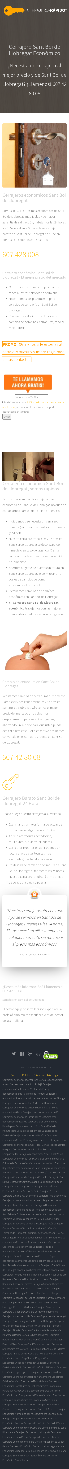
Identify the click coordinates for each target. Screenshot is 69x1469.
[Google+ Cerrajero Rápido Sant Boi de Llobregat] (30, 1055)
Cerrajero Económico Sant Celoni (39, 1399)
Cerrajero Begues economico (47, 1200)
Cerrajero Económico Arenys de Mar (29, 1418)
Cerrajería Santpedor (51, 1181)
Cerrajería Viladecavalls (14, 1177)
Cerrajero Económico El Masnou (39, 1367)
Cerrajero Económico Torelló (44, 1437)
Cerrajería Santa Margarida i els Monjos (22, 1186)
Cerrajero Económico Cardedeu (19, 1404)
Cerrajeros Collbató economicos (33, 1260)
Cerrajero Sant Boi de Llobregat (42, 1293)
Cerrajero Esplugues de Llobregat (48, 1316)
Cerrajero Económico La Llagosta (33, 1432)
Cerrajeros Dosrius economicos (32, 1242)
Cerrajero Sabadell (43, 1283)
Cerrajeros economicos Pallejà (26, 1084)
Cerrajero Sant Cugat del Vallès (18, 1297)
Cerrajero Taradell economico (18, 1205)
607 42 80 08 (21, 757)
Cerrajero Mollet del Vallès (16, 1316)
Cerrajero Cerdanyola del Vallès (41, 1311)
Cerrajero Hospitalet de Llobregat (31, 1279)
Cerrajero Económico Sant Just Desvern (35, 1409)
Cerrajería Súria (31, 1191)
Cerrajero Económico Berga (34, 1390)
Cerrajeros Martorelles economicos (25, 1237)
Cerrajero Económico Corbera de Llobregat (33, 1446)
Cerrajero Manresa (45, 1297)
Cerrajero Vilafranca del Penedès (43, 1325)
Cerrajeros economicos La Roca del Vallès (24, 1107)
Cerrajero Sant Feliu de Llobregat (36, 1321)
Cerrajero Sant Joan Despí (35, 1334)
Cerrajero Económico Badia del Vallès (44, 1423)
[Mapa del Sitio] (38, 1055)
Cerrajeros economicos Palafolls (29, 1135)
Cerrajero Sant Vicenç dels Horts (34, 1344)
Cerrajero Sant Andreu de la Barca (47, 1348)
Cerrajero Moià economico (52, 1214)
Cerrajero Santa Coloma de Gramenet (30, 1288)
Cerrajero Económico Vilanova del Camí (45, 1450)
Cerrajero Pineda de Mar (15, 1353)
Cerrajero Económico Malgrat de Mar (29, 1381)
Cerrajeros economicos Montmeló (40, 1112)
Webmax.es (45, 1067)
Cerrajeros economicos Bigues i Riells (21, 1144)
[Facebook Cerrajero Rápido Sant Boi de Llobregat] (22, 1055)
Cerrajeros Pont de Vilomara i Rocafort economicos (29, 1274)
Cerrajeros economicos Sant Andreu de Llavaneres (29, 1103)
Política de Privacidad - (34, 1075)
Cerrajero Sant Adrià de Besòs (37, 1330)
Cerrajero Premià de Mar (35, 1339)
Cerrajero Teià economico (52, 1195)
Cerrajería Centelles (37, 1177)
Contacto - (16, 1075)
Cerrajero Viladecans (24, 1307)
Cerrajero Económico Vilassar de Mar (21, 1376)
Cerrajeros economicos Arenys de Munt (46, 1140)
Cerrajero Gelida (48, 1191)
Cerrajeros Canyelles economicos (20, 1256)
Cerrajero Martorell (19, 1348)
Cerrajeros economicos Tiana (24, 1167)
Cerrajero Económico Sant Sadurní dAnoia (24, 1455)
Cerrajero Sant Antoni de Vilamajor (30, 1228)
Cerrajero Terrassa (22, 1283)
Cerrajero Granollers (13, 1311)
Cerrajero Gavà (10, 1321)
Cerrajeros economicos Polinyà (31, 1172)
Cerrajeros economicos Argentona (20, 1079)
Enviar (7, 416)
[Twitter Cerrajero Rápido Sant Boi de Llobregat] (14, 1055)
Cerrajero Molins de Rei (40, 1353)
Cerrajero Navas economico (17, 1200)
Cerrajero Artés (45, 1223)
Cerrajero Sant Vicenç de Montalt (19, 1223)
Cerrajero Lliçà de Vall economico (20, 1195)
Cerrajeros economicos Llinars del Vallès (23, 1116)
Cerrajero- (46, 10)
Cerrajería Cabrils (30, 1181)
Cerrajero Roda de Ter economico (33, 1209)
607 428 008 (20, 254)
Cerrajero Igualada (15, 1325)
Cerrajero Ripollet (11, 1330)
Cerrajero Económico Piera (16, 1427)
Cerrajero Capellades (48, 1218)
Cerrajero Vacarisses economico (19, 1218)
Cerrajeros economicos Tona (17, 1158)
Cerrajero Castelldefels (47, 1307)
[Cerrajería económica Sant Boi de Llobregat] (64, 7)
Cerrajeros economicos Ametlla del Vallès (41, 1153)
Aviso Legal (52, 1075)
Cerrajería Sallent (57, 1172)
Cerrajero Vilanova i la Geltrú (22, 1302)
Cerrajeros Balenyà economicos (47, 1269)
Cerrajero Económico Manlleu (45, 1372)
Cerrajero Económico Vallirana (18, 1441)
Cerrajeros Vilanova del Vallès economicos (38, 1251)
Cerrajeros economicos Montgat (49, 1098)
